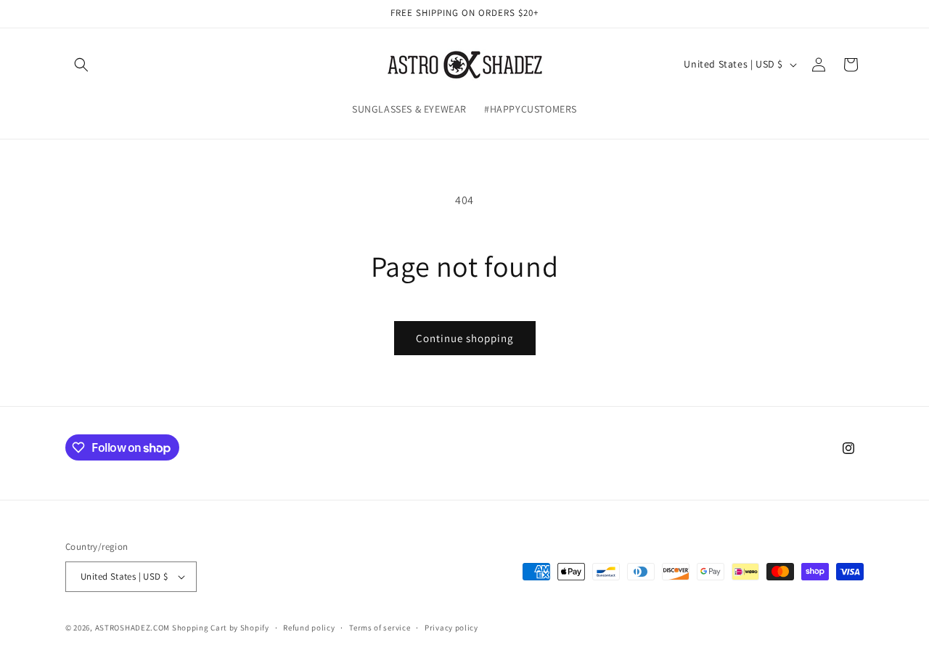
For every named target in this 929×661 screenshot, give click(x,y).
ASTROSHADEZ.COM (133, 628)
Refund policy (309, 628)
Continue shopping (465, 338)
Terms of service (379, 628)
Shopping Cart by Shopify (220, 628)
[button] (81, 65)
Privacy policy (451, 628)
